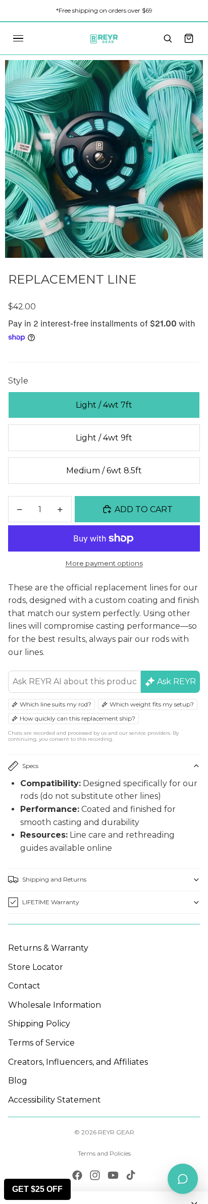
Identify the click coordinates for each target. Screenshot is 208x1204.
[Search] (168, 38)
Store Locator (35, 967)
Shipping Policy (39, 1023)
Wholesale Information (54, 1005)
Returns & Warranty (48, 948)
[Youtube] (113, 1175)
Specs (30, 766)
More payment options (104, 563)
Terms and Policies (104, 1153)
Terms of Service (41, 1043)
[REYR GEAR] (104, 38)
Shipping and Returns (54, 879)
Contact (24, 986)
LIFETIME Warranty (50, 902)
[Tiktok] (131, 1175)
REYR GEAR (116, 1132)
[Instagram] (95, 1175)
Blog (17, 1080)
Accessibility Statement (54, 1100)
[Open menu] (18, 38)
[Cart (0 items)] (189, 38)
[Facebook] (77, 1175)
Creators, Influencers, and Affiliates (78, 1062)
